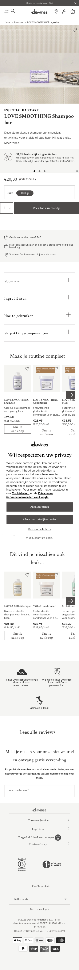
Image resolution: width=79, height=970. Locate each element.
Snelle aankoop (17, 429)
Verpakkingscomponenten (26, 333)
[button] (6, 11)
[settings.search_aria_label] (12, 11)
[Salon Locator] (56, 11)
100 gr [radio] (25, 193)
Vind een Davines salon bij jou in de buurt (32, 254)
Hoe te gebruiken (19, 315)
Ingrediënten (15, 298)
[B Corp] (21, 864)
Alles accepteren (39, 507)
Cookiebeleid (20, 493)
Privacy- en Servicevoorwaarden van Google (29, 495)
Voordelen (13, 281)
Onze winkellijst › (39, 909)
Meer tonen (11, 143)
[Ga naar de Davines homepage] (39, 11)
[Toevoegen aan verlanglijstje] (75, 29)
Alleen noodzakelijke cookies (39, 519)
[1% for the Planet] (52, 864)
